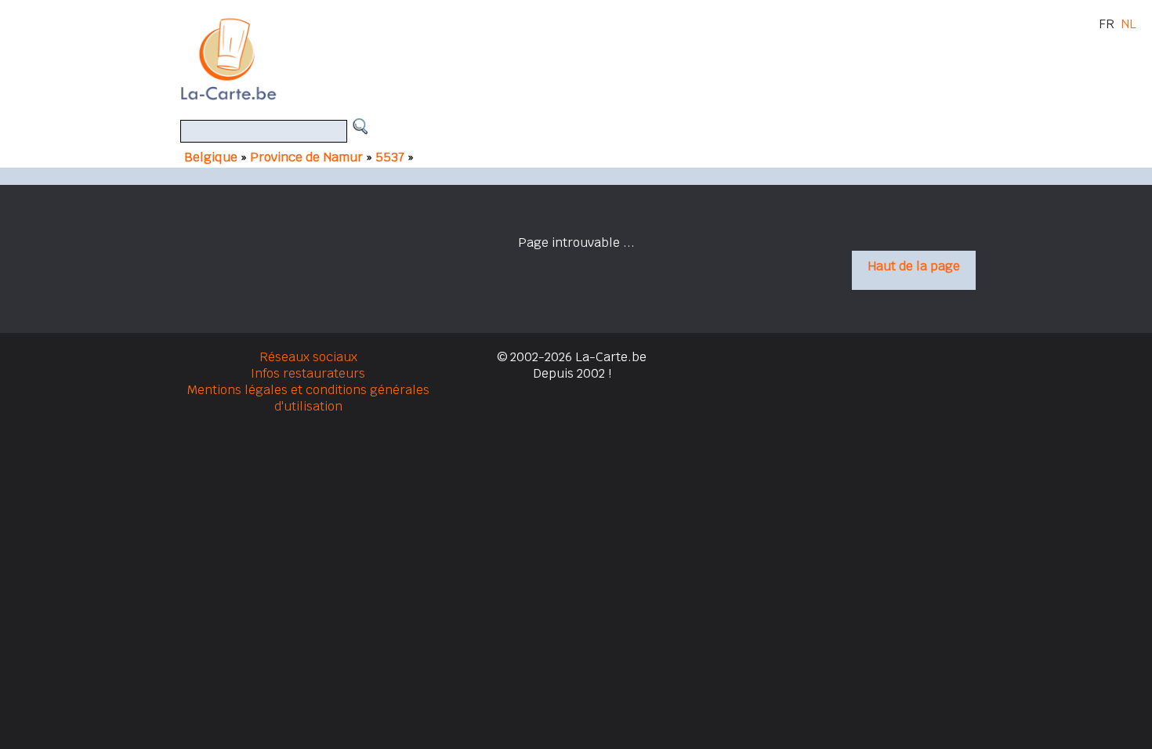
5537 (391, 157)
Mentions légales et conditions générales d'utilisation (308, 398)
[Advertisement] (594, 59)
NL (1128, 24)
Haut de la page (914, 266)
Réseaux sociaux (308, 357)
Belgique (210, 157)
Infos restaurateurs (308, 373)
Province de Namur (306, 157)
